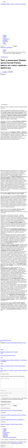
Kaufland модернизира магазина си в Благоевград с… (13, 419)
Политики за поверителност (9, 437)
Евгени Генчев (4, 340)
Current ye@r (4, 404)
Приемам (13, 443)
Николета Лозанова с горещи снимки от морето (12, 424)
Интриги (5, 40)
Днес (4, 42)
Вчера (4, 43)
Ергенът (9, 340)
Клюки (5, 36)
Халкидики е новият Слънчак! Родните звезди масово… (14, 415)
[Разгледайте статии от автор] (3, 348)
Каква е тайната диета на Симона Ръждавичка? (11, 410)
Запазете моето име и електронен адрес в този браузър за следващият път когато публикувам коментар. (14, 399)
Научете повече (18, 443)
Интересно (5, 41)
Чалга (4, 37)
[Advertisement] (14, 20)
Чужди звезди (6, 38)
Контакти (5, 436)
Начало (5, 35)
